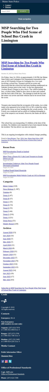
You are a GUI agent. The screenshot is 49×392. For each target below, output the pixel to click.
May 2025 (6, 280)
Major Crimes (8, 186)
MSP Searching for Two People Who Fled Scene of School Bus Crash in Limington (22, 65)
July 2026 (6, 236)
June (25, 138)
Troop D (6, 205)
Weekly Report (8, 224)
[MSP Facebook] (2, 363)
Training (6, 192)
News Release (11, 138)
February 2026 (8, 251)
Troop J (6, 218)
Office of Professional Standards (12, 374)
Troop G (6, 214)
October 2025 (8, 264)
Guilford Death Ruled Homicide (14, 170)
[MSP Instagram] (6, 363)
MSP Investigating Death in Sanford (16, 152)
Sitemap (8, 7)
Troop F (6, 211)
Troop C (6, 202)
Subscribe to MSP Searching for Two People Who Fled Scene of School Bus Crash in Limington (23, 289)
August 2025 (7, 270)
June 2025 (6, 277)
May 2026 (6, 242)
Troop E (6, 208)
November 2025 (9, 261)
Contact (8, 5)
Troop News (7, 221)
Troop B (6, 199)
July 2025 (6, 273)
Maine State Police (34, 138)
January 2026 (8, 255)
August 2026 (7, 232)
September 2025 (9, 267)
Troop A (6, 195)
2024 (22, 138)
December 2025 (9, 258)
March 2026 (7, 248)
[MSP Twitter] (10, 363)
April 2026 (7, 245)
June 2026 (6, 239)
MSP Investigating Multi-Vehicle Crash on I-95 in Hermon (24, 175)
